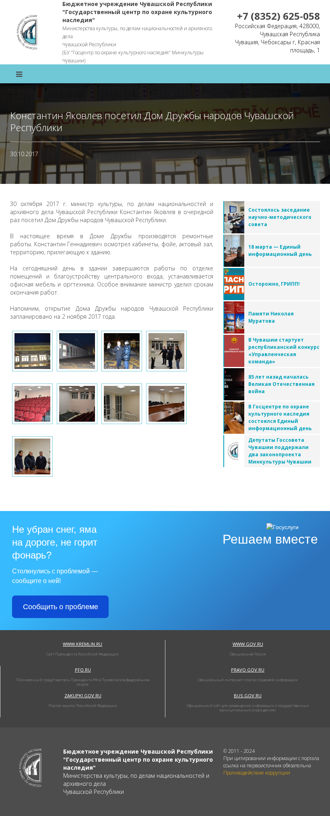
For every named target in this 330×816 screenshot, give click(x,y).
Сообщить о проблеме (60, 607)
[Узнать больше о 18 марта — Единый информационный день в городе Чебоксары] (233, 251)
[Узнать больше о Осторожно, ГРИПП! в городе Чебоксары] (233, 284)
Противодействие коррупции (256, 772)
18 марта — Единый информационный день (280, 250)
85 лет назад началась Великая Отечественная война (281, 384)
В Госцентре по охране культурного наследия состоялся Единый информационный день (280, 417)
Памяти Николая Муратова (271, 317)
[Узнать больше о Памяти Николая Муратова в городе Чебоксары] (233, 317)
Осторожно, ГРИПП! (274, 283)
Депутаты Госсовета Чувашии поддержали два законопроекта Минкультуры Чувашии (279, 451)
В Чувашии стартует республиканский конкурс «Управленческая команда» (284, 350)
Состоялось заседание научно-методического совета (279, 217)
